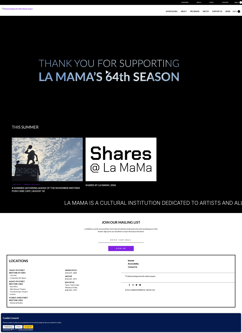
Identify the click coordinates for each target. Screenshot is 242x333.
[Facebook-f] (129, 285)
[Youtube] (140, 285)
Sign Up (121, 248)
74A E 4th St (16, 184)
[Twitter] (136, 285)
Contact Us (132, 267)
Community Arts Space (31, 184)
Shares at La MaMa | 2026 (101, 185)
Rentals (131, 261)
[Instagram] (133, 285)
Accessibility (133, 264)
